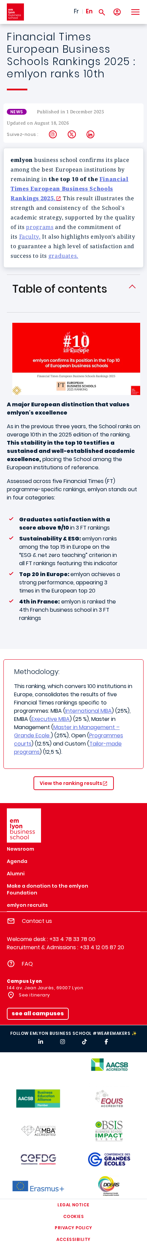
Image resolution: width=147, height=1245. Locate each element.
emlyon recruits (27, 905)
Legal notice (73, 1205)
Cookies (73, 1216)
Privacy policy (73, 1228)
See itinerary (34, 995)
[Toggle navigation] (135, 11)
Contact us (37, 921)
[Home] (15, 12)
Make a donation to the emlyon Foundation (47, 889)
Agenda (17, 861)
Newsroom (20, 849)
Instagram (53, 134)
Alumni (16, 873)
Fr (76, 11)
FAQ (27, 964)
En (89, 11)
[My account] (117, 12)
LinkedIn (90, 134)
